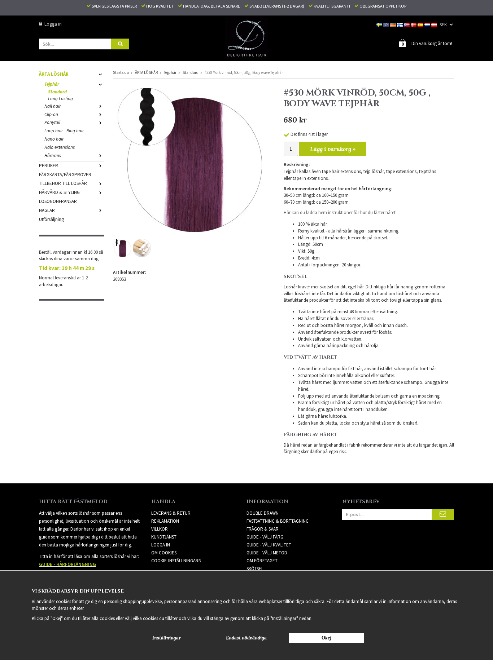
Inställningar (166, 638)
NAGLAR (47, 210)
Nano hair (54, 139)
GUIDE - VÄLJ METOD (267, 553)
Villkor (159, 529)
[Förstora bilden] (190, 159)
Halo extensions (59, 147)
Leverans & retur (171, 513)
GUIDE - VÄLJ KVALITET (269, 545)
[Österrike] (434, 24)
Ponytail (52, 122)
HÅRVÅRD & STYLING (59, 192)
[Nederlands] (427, 24)
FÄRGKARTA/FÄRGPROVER (65, 175)
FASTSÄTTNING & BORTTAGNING (278, 521)
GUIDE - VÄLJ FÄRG (265, 537)
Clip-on (51, 114)
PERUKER (48, 166)
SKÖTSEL (255, 569)
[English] (386, 24)
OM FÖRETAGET (262, 561)
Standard (57, 92)
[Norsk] (407, 24)
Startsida (121, 72)
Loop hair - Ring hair (64, 131)
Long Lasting (60, 99)
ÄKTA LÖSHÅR (54, 74)
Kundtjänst (163, 537)
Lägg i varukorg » (332, 148)
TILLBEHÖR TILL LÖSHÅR (63, 183)
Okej (326, 638)
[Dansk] (414, 24)
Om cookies (163, 553)
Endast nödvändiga (246, 638)
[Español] (421, 24)
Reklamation (165, 521)
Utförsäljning (51, 219)
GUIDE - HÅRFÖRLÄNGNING (67, 564)
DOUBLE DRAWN (263, 513)
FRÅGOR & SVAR (263, 529)
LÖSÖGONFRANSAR (58, 201)
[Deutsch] (393, 24)
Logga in (53, 24)
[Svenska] (379, 24)
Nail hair (52, 106)
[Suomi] (400, 24)
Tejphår (51, 84)
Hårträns (52, 155)
